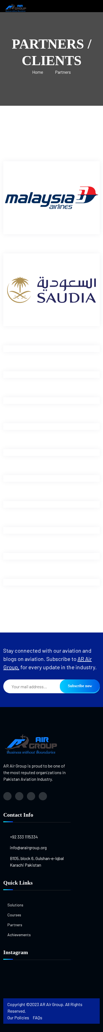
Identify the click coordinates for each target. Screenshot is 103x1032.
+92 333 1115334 (24, 836)
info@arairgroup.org (28, 847)
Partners (63, 72)
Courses (14, 914)
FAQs (37, 1017)
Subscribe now (80, 686)
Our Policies (18, 1017)
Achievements (19, 934)
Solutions (15, 905)
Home (37, 72)
